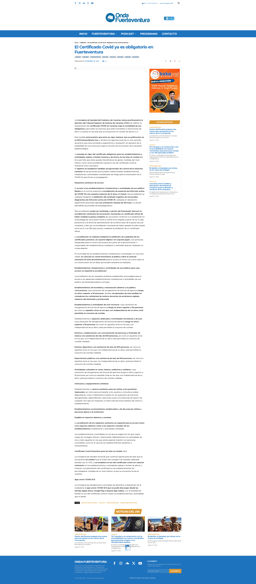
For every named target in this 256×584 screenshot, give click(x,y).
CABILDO (83, 42)
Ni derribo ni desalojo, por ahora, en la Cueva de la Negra (163, 169)
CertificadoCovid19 (89, 503)
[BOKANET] (164, 91)
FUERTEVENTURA (95, 57)
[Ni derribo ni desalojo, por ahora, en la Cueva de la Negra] (164, 524)
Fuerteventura (112, 503)
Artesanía (152, 181)
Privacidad (152, 578)
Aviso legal (145, 578)
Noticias (105, 57)
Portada (120, 57)
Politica (112, 57)
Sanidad (127, 57)
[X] (88, 3)
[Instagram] (79, 3)
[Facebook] (75, 3)
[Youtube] (92, 3)
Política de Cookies (135, 578)
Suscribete (175, 571)
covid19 (102, 503)
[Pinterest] (175, 61)
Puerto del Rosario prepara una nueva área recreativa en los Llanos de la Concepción (162, 131)
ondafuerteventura (128, 503)
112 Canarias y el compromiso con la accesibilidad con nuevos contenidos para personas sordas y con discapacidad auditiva (164, 150)
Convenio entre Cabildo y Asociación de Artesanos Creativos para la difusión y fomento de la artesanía (161, 187)
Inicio (76, 42)
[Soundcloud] (83, 3)
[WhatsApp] (179, 61)
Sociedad (135, 57)
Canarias (85, 57)
